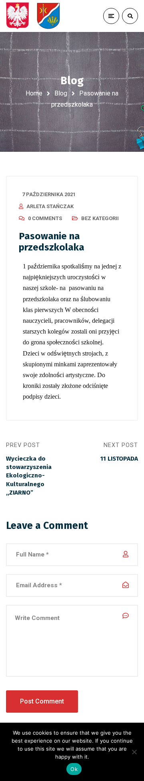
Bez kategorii (100, 218)
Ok (74, 769)
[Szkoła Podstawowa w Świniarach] (33, 16)
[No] (134, 752)
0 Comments (45, 218)
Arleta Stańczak (50, 206)
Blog (60, 93)
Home (34, 93)
